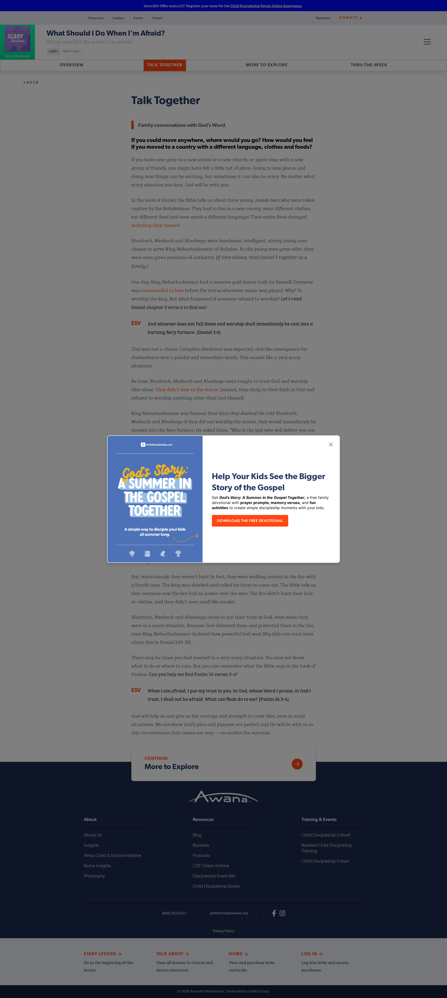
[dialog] (223, 499)
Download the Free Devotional (250, 520)
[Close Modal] (331, 444)
